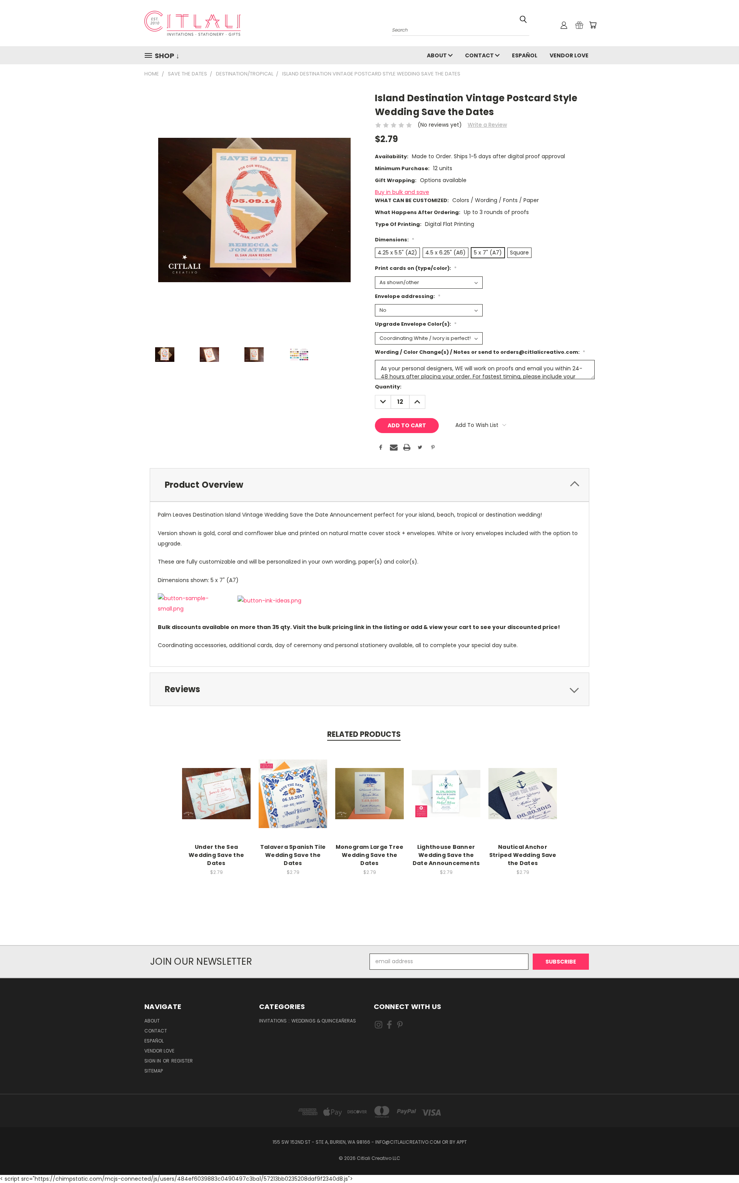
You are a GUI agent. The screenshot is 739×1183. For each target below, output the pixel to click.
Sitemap (153, 1071)
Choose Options (216, 799)
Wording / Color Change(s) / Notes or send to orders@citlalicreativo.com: (480, 352)
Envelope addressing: (407, 296)
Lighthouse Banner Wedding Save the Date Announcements (446, 855)
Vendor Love (569, 55)
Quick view (216, 785)
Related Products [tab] (364, 734)
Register (182, 1061)
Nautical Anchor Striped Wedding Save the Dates (523, 855)
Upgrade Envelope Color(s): (415, 324)
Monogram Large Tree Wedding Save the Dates (370, 855)
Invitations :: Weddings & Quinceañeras (307, 1020)
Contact (480, 55)
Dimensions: (394, 239)
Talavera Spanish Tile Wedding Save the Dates (293, 855)
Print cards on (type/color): (415, 268)
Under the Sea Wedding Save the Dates (216, 855)
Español (524, 55)
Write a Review (487, 125)
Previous (718, 1159)
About (437, 55)
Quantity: (388, 386)
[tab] (369, 485)
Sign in (153, 1061)
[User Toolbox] (564, 25)
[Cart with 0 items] (593, 25)
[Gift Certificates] (579, 25)
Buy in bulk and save (402, 192)
